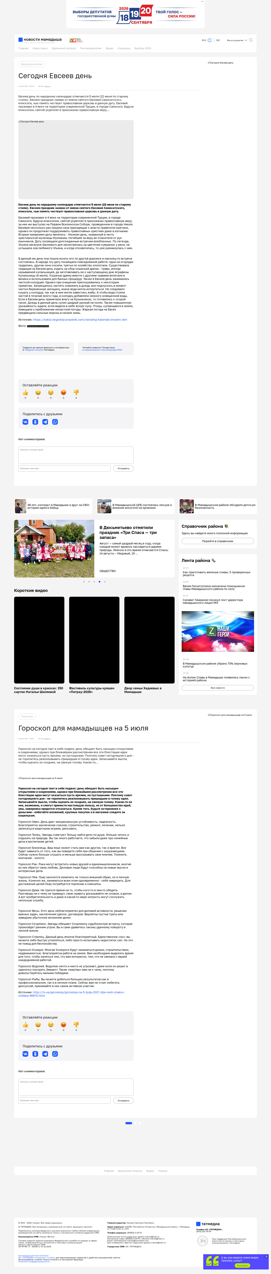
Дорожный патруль (64, 48)
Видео (109, 48)
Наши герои (40, 48)
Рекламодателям (90, 48)
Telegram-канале (34, 349)
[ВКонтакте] (25, 422)
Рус (204, 40)
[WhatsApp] (55, 422)
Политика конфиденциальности (34, 1261)
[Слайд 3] (94, 582)
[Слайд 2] (89, 582)
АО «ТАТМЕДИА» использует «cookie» (36, 1257)
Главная (23, 48)
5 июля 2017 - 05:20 (26, 86)
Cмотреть (242, 1265)
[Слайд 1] (84, 582)
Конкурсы (124, 48)
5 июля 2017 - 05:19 (26, 738)
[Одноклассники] (35, 422)
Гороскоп (27, 716)
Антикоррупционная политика (33, 1255)
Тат (218, 40)
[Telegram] (45, 422)
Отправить (123, 468)
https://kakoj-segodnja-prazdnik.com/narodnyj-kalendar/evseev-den (80, 319)
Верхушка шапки (31, 64)
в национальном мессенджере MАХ (102, 349)
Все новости (218, 687)
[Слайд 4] (99, 582)
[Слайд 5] (105, 582)
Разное (162, 1170)
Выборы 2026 (143, 48)
